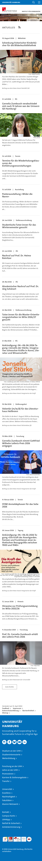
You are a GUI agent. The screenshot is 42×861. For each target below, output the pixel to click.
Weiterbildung (8, 758)
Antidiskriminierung (11, 827)
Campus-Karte (8, 815)
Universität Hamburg (11, 2)
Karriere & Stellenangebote (14, 777)
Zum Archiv (9, 687)
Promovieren (8, 773)
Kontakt (5, 812)
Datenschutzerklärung (10, 710)
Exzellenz (6, 793)
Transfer (6, 781)
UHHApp (6, 819)
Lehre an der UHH (10, 770)
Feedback (5, 708)
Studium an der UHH (11, 751)
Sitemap (5, 713)
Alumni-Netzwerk (10, 804)
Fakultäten (7, 800)
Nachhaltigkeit (8, 796)
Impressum (17, 708)
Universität (7, 789)
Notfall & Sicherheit (11, 823)
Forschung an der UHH (12, 766)
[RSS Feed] (19, 27)
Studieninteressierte (11, 754)
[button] (33, 2)
